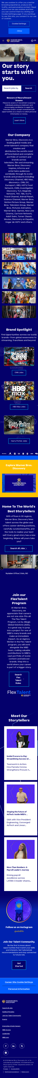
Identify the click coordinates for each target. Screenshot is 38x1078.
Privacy (5, 1069)
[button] (19, 24)
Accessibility (15, 1069)
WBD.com (5, 1037)
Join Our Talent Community (11, 1015)
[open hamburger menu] (3, 40)
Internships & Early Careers (11, 1026)
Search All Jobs (7, 1008)
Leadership (6, 1033)
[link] (21, 753)
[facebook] (5, 1046)
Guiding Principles (8, 1012)
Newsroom (25, 1072)
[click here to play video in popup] (19, 483)
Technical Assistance (12, 1072)
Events (4, 1019)
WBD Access (6, 1030)
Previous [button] (1, 568)
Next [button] (36, 568)
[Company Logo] (14, 40)
